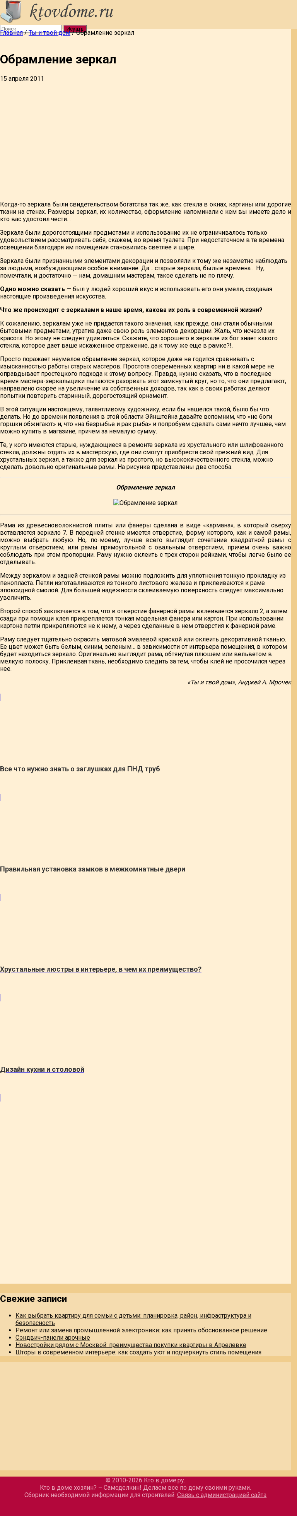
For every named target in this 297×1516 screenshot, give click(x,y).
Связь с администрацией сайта (221, 1495)
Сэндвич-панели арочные (52, 1337)
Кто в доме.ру (164, 1480)
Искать (75, 29)
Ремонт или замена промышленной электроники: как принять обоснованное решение (141, 1330)
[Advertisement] (145, 140)
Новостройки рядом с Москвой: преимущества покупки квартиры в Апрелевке (130, 1345)
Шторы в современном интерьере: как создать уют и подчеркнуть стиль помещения (138, 1352)
